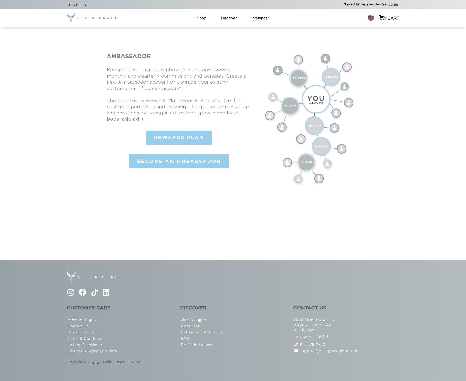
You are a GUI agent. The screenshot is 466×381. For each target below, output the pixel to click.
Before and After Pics (201, 332)
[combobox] (78, 4)
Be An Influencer (197, 345)
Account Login (81, 320)
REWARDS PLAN (179, 137)
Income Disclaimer (84, 345)
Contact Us (78, 326)
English (74, 4)
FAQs (186, 338)
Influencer (260, 18)
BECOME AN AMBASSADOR (179, 161)
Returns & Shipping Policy (92, 351)
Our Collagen (193, 320)
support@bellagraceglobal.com (329, 351)
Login (393, 4)
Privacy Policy (80, 332)
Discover (229, 18)
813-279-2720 (312, 344)
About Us (190, 326)
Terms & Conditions (85, 338)
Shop (201, 18)
